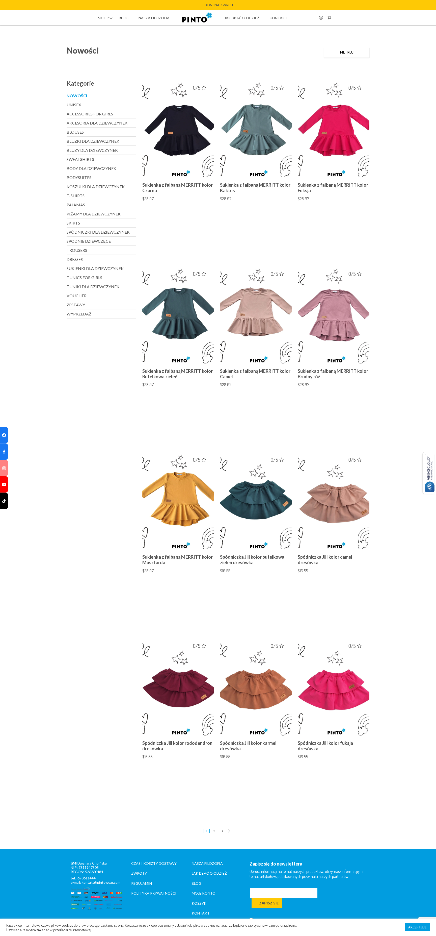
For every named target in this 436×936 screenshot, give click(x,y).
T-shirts (76, 195)
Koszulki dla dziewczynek (96, 186)
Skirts (73, 222)
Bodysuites (79, 177)
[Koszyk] (329, 17)
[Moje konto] (321, 17)
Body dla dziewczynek (91, 168)
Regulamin (141, 883)
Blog (123, 18)
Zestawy (76, 304)
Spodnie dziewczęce (89, 241)
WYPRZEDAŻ (79, 313)
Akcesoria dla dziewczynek (97, 122)
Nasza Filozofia (207, 863)
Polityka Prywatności (153, 893)
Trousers (77, 250)
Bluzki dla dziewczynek (93, 141)
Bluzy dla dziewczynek (92, 150)
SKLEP (103, 18)
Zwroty (139, 873)
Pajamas (76, 204)
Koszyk (199, 903)
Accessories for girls (90, 113)
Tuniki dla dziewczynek (93, 286)
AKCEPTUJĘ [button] (417, 927)
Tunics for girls (84, 277)
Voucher (77, 295)
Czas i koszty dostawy (154, 863)
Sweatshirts (80, 159)
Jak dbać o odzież (241, 18)
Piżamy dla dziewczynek (94, 213)
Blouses (75, 132)
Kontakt (278, 18)
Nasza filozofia (154, 18)
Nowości (77, 95)
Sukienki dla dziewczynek (95, 268)
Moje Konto (203, 893)
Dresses (75, 259)
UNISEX (74, 104)
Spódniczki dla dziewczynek (98, 232)
